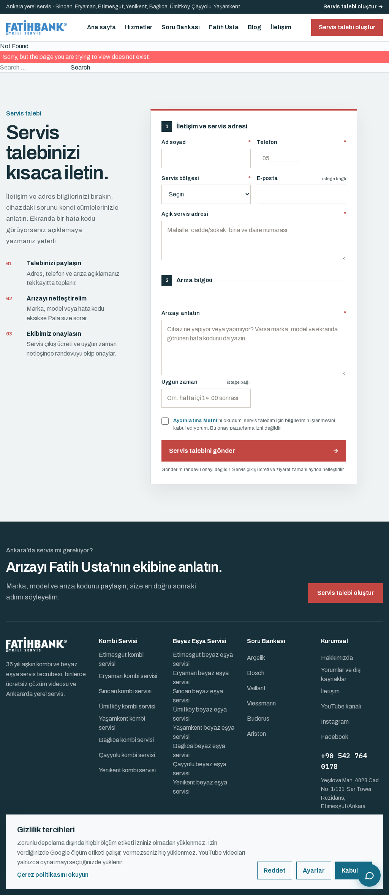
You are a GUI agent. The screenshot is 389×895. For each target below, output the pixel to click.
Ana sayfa (101, 27)
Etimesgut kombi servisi (121, 659)
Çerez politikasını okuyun (53, 874)
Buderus (258, 718)
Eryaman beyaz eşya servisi (201, 677)
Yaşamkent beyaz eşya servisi (203, 732)
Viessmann (261, 703)
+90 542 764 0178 (344, 761)
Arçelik (256, 658)
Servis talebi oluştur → (353, 6)
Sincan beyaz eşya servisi (198, 696)
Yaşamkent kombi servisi (122, 723)
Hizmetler (138, 27)
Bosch (255, 673)
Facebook (334, 737)
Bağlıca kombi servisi (126, 740)
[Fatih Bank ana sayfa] (36, 27)
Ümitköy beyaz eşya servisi (200, 714)
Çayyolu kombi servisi (127, 755)
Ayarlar (314, 870)
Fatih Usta (224, 27)
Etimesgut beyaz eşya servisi (203, 659)
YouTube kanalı (341, 706)
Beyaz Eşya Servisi (199, 641)
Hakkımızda (337, 658)
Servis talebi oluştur (345, 593)
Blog (254, 27)
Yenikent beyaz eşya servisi (200, 787)
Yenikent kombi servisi (127, 770)
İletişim (280, 27)
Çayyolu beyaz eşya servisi (199, 768)
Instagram (335, 721)
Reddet (275, 870)
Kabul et (353, 870)
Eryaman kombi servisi (128, 676)
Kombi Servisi (118, 641)
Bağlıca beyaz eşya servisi (199, 750)
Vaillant (256, 688)
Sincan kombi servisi (125, 691)
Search (80, 67)
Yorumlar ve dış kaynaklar (341, 674)
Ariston (256, 734)
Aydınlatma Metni (195, 420)
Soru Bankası (180, 27)
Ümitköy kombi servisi (127, 706)
